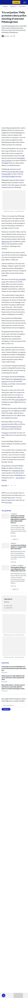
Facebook (8, 485)
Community (5, 6)
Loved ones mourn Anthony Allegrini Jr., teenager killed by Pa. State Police (18, 547)
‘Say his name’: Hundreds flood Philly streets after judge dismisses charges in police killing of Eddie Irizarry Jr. (18, 519)
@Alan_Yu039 (9, 605)
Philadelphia (13, 6)
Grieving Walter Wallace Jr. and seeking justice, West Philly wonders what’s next (18, 569)
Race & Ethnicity (22, 6)
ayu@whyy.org (9, 607)
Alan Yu (7, 36)
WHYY (6, 2)
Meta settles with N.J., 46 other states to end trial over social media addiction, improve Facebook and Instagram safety (13, 687)
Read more (6, 602)
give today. (9, 502)
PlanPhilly (14, 565)
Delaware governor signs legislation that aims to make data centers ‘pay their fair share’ (13, 677)
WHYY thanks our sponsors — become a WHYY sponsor (14, 211)
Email (14, 485)
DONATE (16, 2)
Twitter (11, 485)
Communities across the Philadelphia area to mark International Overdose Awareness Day (14, 668)
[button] (3, 995)
